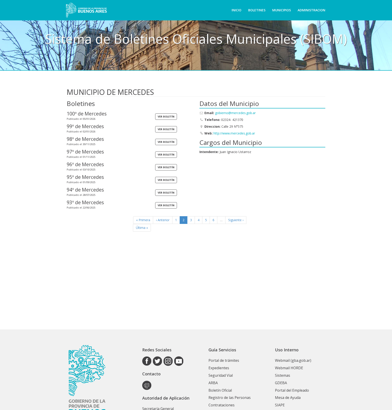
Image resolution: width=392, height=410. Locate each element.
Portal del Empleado (292, 390)
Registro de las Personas (229, 397)
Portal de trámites (223, 360)
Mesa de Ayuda (288, 397)
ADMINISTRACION (311, 10)
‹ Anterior (162, 220)
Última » (142, 227)
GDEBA (281, 382)
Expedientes (218, 367)
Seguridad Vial (220, 375)
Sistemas (282, 375)
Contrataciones (221, 405)
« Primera (143, 220)
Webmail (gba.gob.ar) (293, 360)
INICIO (236, 10)
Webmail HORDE (289, 367)
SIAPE (280, 405)
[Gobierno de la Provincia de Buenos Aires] (86, 10)
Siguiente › (235, 220)
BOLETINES (256, 10)
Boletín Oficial (220, 390)
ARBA (213, 382)
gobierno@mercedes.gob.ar (235, 113)
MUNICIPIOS (281, 10)
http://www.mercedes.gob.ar (234, 133)
